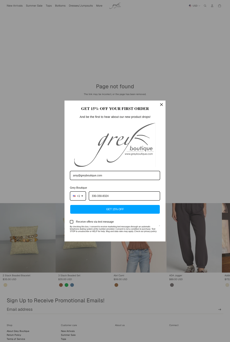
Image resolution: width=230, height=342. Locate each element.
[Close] (161, 105)
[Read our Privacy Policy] (159, 227)
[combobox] (78, 196)
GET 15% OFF (115, 209)
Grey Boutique (78, 187)
